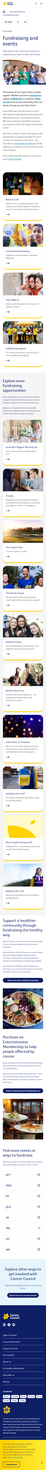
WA (23, 1400)
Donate (6, 1381)
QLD (32, 1396)
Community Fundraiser (24, 143)
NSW (16, 1396)
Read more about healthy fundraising (23, 980)
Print (10, 22)
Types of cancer (10, 1335)
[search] (36, 3)
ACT (7, 1396)
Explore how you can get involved (23, 1295)
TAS (7, 1400)
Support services (10, 1348)
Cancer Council (14, 159)
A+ (25, 22)
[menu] (41, 3)
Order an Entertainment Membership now (23, 1091)
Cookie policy (16, 1457)
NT (24, 1396)
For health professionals (13, 1368)
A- (18, 22)
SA (40, 1396)
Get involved (8, 1355)
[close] (41, 1463)
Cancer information (11, 1341)
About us (7, 1361)
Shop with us (8, 1375)
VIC (15, 1400)
